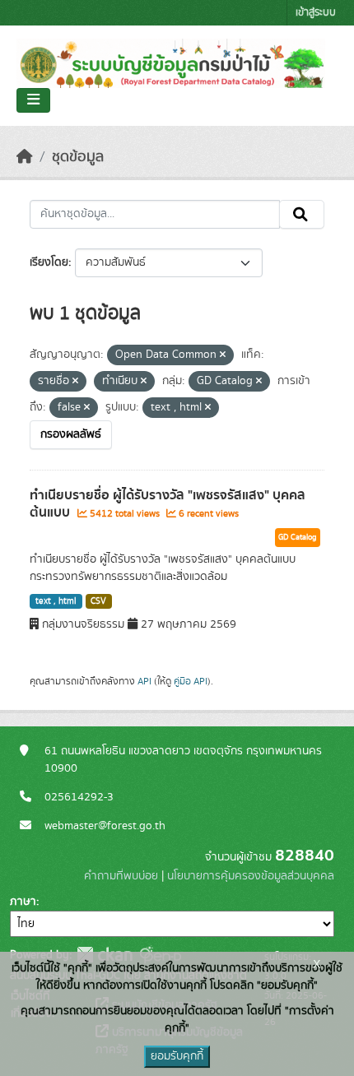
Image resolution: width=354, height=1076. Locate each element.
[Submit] (301, 215)
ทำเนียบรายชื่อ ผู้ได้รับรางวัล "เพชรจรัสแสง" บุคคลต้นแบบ (167, 504)
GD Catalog (297, 537)
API (144, 681)
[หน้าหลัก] (24, 157)
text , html (56, 601)
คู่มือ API (190, 681)
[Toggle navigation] (33, 100)
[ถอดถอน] (223, 355)
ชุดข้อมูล (78, 157)
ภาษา (23, 901)
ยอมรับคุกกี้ (177, 1056)
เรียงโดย (49, 262)
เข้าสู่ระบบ (316, 13)
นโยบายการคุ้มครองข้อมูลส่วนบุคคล (250, 876)
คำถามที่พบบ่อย (121, 876)
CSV (98, 601)
